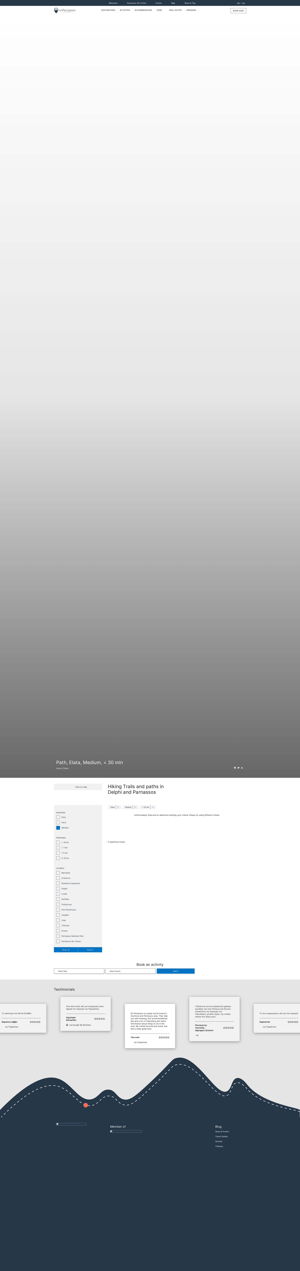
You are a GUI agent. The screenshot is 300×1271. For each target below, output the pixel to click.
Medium (65, 828)
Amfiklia (65, 899)
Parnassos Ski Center (71, 941)
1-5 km (65, 853)
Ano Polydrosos (69, 910)
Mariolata (66, 873)
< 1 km (65, 847)
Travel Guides (221, 1136)
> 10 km (65, 842)
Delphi (64, 888)
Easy (64, 817)
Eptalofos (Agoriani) (71, 883)
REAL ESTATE (175, 10)
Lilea (64, 920)
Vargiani (65, 915)
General (218, 1141)
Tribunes (219, 1146)
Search (175, 971)
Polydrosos (67, 904)
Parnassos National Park (73, 936)
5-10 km (65, 858)
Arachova (66, 878)
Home (59, 768)
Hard (64, 822)
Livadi (64, 894)
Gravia (64, 931)
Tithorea (65, 925)
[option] (150, 1022)
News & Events (222, 1131)
